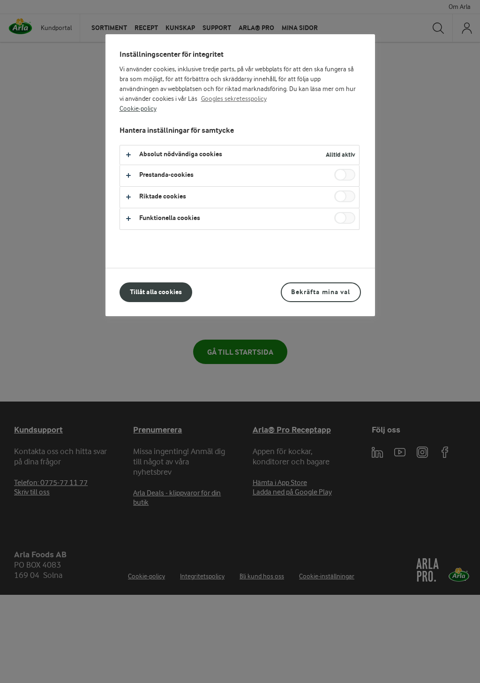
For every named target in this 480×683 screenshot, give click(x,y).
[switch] (344, 175)
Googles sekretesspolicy (234, 99)
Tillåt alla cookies (156, 292)
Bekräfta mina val (320, 292)
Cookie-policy (138, 109)
